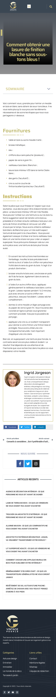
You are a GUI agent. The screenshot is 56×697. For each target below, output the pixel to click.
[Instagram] (17, 692)
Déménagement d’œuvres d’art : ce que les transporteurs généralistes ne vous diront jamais (28, 574)
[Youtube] (13, 692)
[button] (29, 6)
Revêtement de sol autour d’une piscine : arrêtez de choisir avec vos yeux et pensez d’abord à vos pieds (27, 589)
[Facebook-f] (4, 692)
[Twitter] (8, 692)
